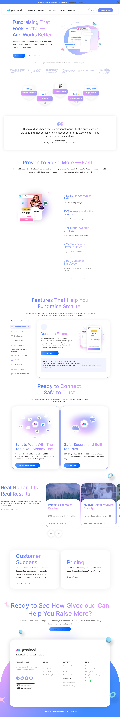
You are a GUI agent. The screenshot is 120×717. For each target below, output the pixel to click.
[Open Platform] (34, 10)
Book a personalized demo (91, 365)
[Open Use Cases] (57, 10)
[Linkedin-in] (18, 678)
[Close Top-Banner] (118, 2)
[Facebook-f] (26, 678)
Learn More (49, 353)
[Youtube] (22, 678)
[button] (51, 533)
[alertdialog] (60, 2)
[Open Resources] (76, 10)
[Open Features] (45, 10)
